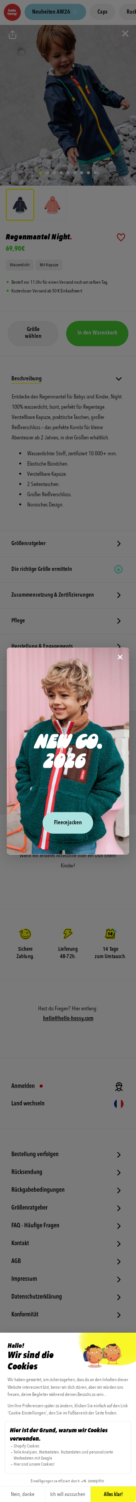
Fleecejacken (68, 823)
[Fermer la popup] (120, 657)
